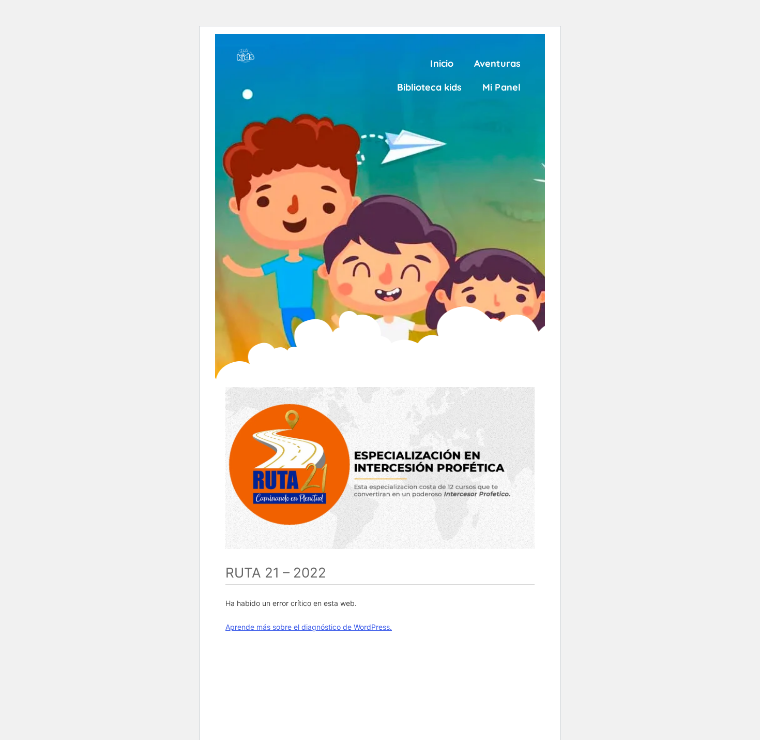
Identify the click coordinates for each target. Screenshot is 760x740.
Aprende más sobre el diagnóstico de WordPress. (308, 627)
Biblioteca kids (429, 87)
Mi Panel (501, 87)
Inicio (441, 63)
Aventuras (497, 63)
